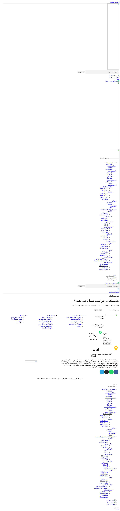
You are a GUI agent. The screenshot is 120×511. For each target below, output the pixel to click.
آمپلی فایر (109, 181)
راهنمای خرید (51, 315)
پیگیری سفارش (47, 322)
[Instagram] (106, 372)
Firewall (109, 202)
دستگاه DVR (104, 194)
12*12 (106, 223)
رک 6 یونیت (104, 220)
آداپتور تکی (104, 213)
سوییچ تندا (105, 267)
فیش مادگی (104, 230)
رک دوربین (108, 216)
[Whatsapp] (111, 372)
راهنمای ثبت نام (47, 317)
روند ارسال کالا (47, 328)
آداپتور (110, 211)
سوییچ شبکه (108, 262)
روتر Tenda (104, 251)
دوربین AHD (104, 197)
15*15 (106, 225)
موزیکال (109, 178)
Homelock (109, 169)
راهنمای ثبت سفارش (45, 319)
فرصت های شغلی (16, 317)
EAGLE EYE (107, 187)
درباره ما (23, 315)
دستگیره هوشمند (76, 319)
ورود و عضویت (114, 2)
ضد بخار (109, 176)
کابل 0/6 (109, 234)
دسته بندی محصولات (78, 315)
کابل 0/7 (105, 237)
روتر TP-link (104, 253)
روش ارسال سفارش (45, 324)
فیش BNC (104, 228)
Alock (110, 167)
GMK (110, 204)
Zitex (110, 207)
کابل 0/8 (105, 239)
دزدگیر (79, 326)
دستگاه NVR (104, 188)
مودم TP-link (104, 248)
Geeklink (109, 164)
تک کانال (109, 173)
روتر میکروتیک (103, 255)
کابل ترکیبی (104, 235)
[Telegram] (102, 372)
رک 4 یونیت (104, 218)
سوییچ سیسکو (103, 269)
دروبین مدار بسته (76, 322)
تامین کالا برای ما (16, 319)
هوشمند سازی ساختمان (73, 317)
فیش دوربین (108, 227)
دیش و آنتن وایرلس (102, 259)
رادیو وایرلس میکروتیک (101, 260)
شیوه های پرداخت (46, 326)
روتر (110, 250)
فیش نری (105, 232)
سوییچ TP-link (103, 266)
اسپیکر (110, 183)
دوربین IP (105, 190)
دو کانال (109, 174)
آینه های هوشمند (76, 321)
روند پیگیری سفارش (45, 321)
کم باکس (109, 221)
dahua (110, 192)
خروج (117, 509)
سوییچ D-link (104, 264)
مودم (110, 243)
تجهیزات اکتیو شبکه (75, 324)
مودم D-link (104, 244)
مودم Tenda (104, 246)
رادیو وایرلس (108, 257)
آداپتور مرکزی (103, 214)
